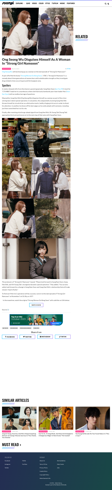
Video (34, 3)
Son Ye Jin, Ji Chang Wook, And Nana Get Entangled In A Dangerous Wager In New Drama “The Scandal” (56, 434)
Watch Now (36, 305)
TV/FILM (55, 3)
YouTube (24, 464)
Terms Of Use (43, 464)
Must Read (10, 444)
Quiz (28, 3)
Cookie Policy (43, 471)
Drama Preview (6, 68)
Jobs (58, 467)
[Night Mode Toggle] (108, 4)
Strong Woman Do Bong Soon (31, 76)
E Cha (69, 68)
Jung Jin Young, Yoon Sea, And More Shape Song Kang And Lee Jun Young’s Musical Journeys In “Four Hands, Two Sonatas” (19, 435)
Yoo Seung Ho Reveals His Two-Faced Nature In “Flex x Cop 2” (92, 434)
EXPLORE (19, 3)
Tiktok (63, 337)
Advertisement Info (45, 478)
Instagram (45, 337)
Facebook (10, 337)
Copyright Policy (44, 475)
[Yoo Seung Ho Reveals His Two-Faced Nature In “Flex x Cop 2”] (92, 418)
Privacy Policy (44, 467)
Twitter (28, 337)
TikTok (24, 460)
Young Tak (36, 328)
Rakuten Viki (59, 485)
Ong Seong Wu (7, 72)
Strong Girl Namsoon (25, 328)
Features (71, 3)
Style (47, 3)
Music (62, 3)
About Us (42, 460)
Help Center (60, 464)
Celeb (41, 3)
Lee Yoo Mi (59, 89)
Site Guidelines (61, 460)
